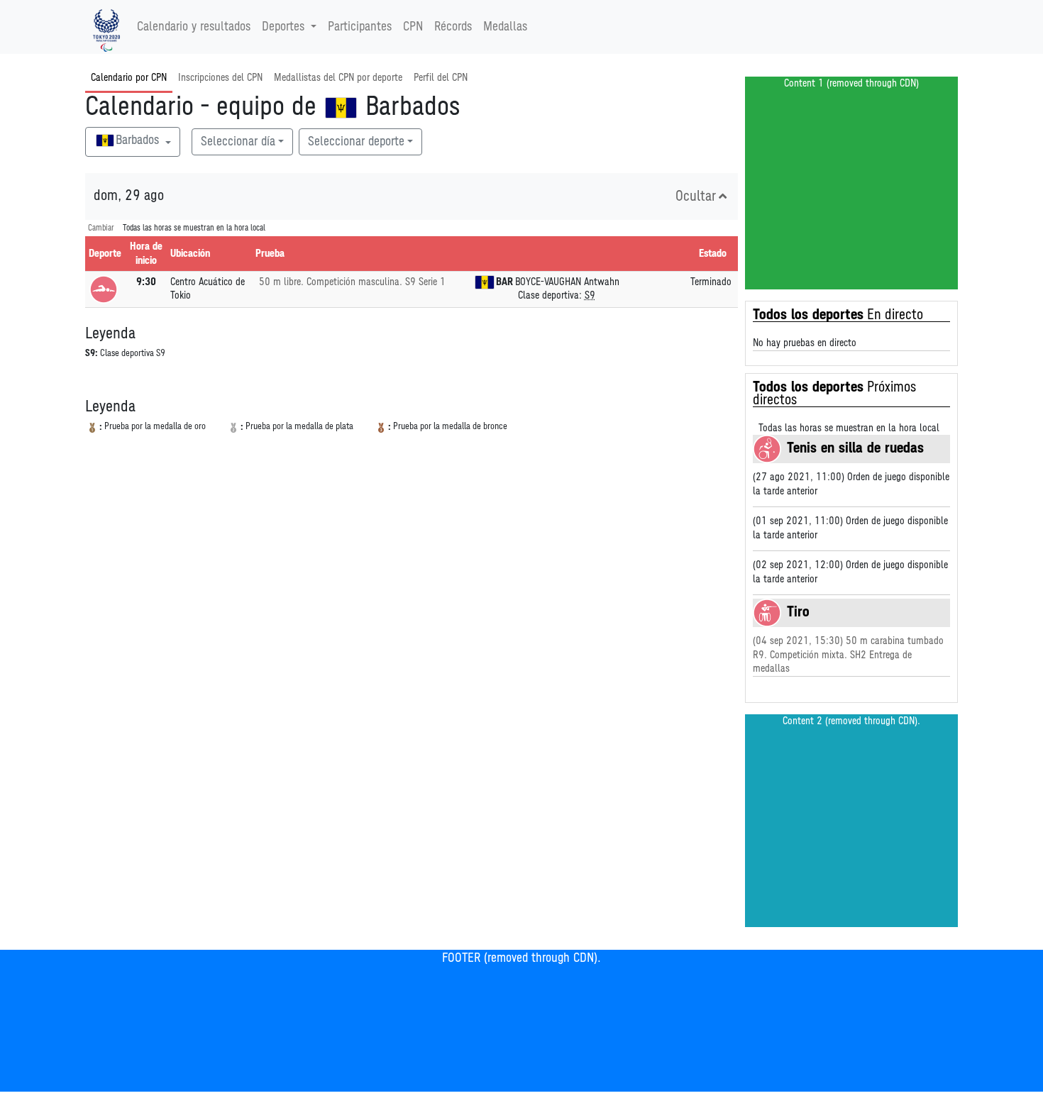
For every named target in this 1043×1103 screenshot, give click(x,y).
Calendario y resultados (193, 27)
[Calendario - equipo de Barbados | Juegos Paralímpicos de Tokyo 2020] (106, 27)
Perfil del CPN (441, 77)
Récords (453, 27)
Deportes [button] (283, 27)
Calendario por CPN (129, 77)
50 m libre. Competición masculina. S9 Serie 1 (352, 282)
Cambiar (101, 228)
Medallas (505, 27)
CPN (413, 27)
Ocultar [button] (695, 196)
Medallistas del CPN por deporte (338, 77)
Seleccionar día (238, 142)
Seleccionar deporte (356, 142)
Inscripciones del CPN (220, 77)
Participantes (360, 27)
